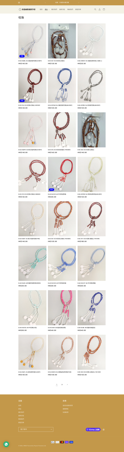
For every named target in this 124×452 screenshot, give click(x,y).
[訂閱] (51, 429)
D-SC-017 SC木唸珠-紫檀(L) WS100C (89, 239)
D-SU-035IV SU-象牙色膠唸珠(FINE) (29, 239)
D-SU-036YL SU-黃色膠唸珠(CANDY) (29, 372)
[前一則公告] (45, 2)
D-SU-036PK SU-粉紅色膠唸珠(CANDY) (30, 150)
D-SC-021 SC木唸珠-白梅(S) (56, 61)
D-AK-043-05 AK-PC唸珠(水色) (27, 328)
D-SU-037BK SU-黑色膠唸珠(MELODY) (89, 105)
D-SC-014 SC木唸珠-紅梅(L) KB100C (29, 105)
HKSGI (25, 445)
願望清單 (21, 422)
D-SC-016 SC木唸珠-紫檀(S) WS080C (59, 150)
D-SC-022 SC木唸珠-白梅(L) (86, 150)
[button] (47, 9)
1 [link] (56, 384)
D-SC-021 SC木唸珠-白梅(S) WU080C (59, 239)
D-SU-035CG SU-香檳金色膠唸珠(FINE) (59, 372)
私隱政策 (65, 412)
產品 (19, 409)
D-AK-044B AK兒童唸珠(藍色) (86, 328)
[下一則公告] (79, 2)
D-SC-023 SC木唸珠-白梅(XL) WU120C (89, 372)
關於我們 (21, 412)
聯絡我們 (21, 419)
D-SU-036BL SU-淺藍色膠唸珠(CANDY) (30, 61)
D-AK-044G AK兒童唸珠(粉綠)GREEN (29, 283)
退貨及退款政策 (68, 405)
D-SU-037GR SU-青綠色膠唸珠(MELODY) (90, 194)
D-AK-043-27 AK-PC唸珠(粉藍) (87, 283)
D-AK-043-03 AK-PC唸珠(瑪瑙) (57, 194)
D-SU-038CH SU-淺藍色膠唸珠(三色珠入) (90, 61)
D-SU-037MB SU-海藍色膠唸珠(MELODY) (60, 105)
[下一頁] (67, 384)
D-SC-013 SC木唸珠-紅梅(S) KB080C (29, 194)
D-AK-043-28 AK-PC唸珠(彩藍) (57, 283)
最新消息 (21, 416)
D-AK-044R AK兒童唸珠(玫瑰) (57, 328)
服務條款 (65, 409)
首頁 (19, 405)
